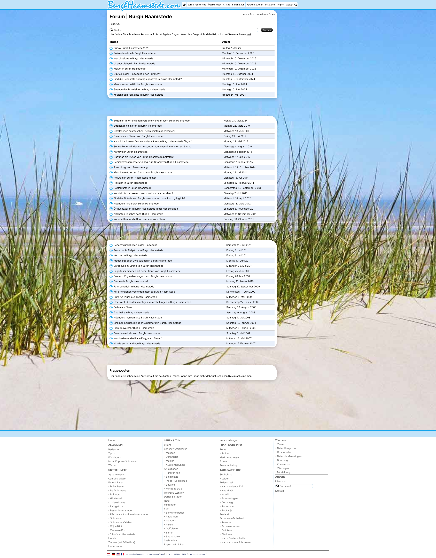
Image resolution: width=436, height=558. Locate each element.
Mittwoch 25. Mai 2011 (239, 265)
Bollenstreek (227, 482)
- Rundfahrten (172, 472)
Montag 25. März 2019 (237, 125)
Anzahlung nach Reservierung (130, 167)
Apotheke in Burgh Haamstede (131, 312)
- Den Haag (226, 502)
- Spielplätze (171, 476)
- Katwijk (225, 494)
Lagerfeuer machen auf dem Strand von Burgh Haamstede (147, 271)
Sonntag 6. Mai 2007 (238, 333)
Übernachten (214, 4)
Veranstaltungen (254, 4)
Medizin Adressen (230, 457)
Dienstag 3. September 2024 (238, 79)
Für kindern (114, 457)
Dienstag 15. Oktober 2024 (237, 73)
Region (280, 4)
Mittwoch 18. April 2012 (237, 198)
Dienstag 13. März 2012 (237, 203)
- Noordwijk (226, 490)
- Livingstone (115, 506)
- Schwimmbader (174, 512)
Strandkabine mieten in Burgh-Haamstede (137, 125)
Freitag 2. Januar (231, 48)
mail (249, 34)
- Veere (279, 444)
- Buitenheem (116, 486)
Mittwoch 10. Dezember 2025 (239, 58)
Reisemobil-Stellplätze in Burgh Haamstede (138, 250)
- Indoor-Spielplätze (175, 480)
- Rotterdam (227, 506)
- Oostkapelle (283, 452)
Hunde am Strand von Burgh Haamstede (136, 343)
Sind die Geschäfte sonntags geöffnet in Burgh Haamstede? (147, 79)
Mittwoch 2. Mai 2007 (239, 338)
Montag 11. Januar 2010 (240, 281)
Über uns (280, 481)
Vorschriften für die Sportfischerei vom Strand (139, 219)
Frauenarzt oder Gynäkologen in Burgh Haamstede (142, 260)
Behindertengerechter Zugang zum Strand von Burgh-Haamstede (151, 161)
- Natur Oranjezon (285, 448)
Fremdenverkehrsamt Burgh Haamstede (136, 333)
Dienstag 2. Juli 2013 (235, 193)
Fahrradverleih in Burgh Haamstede (133, 286)
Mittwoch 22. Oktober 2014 (239, 167)
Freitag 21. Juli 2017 (235, 136)
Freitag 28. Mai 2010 (238, 276)
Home (111, 440)
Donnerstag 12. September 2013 (242, 187)
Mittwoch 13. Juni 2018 (237, 130)
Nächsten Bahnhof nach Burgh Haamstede (138, 213)
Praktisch (270, 4)
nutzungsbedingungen (135, 554)
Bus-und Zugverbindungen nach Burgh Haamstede (142, 276)
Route (223, 449)
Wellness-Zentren (174, 492)
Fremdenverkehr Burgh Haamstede (133, 327)
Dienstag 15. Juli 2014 (236, 177)
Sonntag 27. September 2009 (243, 286)
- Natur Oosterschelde (232, 538)
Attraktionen (171, 468)
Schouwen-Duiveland (232, 518)
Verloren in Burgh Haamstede (130, 255)
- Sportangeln (172, 536)
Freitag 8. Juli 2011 (237, 250)
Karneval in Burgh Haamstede (130, 151)
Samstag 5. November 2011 (240, 208)
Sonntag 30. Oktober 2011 (239, 219)
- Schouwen (115, 518)
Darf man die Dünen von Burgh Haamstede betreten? (143, 156)
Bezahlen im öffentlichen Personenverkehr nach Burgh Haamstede (151, 120)
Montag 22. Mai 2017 (236, 141)
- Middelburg (282, 472)
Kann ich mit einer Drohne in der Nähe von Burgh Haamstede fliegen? (152, 141)
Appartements (116, 474)
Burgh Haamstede (197, 4)
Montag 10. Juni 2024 (234, 84)
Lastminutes (115, 546)
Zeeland (224, 514)
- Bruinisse (226, 530)
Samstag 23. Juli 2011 (239, 244)
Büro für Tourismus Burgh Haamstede (135, 296)
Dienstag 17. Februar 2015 (238, 161)
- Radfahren (171, 516)
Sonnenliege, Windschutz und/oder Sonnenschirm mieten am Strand (152, 146)
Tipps (111, 453)
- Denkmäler (171, 456)
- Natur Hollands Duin (232, 486)
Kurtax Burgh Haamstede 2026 (131, 48)
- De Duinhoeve (117, 490)
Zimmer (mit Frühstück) (121, 542)
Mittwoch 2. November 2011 (240, 213)
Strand (226, 4)
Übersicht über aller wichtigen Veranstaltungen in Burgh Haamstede (152, 302)
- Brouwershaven (229, 526)
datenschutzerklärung (155, 554)
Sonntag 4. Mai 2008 (238, 317)
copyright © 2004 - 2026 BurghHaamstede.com (185, 554)
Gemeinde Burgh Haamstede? (130, 281)
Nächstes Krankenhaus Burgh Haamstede (137, 317)
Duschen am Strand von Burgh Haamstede (138, 136)
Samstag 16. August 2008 (241, 307)
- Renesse (225, 522)
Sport (167, 508)
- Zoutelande (282, 464)
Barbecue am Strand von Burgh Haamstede (138, 265)
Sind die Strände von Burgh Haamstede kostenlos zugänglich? (149, 198)
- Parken (224, 453)
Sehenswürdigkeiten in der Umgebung (135, 244)
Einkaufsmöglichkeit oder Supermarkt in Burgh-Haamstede (147, 322)
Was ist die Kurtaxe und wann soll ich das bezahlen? (143, 193)
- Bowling (169, 484)
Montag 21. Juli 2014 (235, 172)
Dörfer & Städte (173, 496)
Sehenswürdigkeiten (175, 448)
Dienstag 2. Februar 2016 (238, 151)
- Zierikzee (226, 534)
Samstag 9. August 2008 (240, 312)
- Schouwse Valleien (119, 522)
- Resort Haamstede (120, 510)
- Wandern (170, 520)
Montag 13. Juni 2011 (238, 260)
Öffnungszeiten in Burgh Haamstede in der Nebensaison (145, 208)
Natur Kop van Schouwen (122, 461)
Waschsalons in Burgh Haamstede (133, 58)
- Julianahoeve (116, 502)
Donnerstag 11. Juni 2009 (240, 291)
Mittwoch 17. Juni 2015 (237, 156)
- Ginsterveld (115, 498)
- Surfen (168, 532)
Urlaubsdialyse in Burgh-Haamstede (134, 63)
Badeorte (113, 449)
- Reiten (168, 524)
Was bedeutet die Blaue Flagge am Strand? (137, 338)
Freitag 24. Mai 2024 (234, 94)
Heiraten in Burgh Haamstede (130, 182)
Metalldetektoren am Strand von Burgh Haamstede (142, 172)
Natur (167, 500)
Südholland (226, 474)
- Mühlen (169, 460)
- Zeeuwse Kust (117, 530)
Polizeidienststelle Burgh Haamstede (134, 53)
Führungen (170, 504)
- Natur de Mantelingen (288, 456)
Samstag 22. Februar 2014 (239, 182)
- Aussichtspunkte (174, 464)
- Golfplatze (171, 528)
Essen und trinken (174, 544)
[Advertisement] (303, 88)
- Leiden (224, 478)
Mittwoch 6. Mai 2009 (239, 296)
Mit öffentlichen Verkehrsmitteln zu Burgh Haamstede (144, 291)
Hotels (112, 538)
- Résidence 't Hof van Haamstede (128, 514)
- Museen (169, 452)
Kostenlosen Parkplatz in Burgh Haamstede (138, 94)
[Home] (184, 4)
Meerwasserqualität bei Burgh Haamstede (137, 84)
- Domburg (281, 460)
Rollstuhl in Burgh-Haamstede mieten (134, 177)
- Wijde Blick (115, 526)
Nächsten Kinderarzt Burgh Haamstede (136, 203)
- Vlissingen (282, 468)
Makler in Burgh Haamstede (129, 68)
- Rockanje (226, 510)
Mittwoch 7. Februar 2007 (240, 343)
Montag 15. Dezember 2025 (238, 53)
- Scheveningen (229, 498)
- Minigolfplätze (173, 488)
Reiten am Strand (123, 307)
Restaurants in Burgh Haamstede (132, 187)
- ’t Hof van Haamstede (121, 534)
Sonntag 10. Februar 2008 (241, 322)
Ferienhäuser (115, 482)
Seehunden (170, 540)
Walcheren (281, 440)
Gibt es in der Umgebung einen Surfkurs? (136, 73)
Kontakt (279, 490)
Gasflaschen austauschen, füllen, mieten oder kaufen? (144, 130)
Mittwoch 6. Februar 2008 (241, 327)
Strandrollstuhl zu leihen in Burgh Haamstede (139, 89)
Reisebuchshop (229, 465)
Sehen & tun (238, 4)
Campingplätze (117, 478)
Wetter (289, 4)
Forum (223, 461)
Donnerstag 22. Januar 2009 (242, 302)
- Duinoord (114, 494)
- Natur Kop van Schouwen (235, 542)
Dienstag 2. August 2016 (238, 146)
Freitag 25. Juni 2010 (238, 271)
